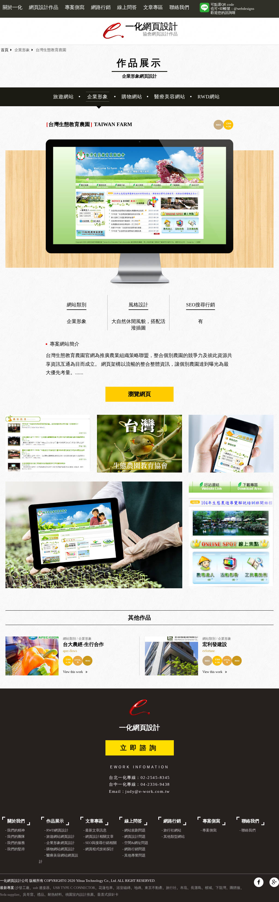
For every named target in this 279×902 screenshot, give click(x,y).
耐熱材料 (55, 895)
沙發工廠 (22, 888)
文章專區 (153, 7)
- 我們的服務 (15, 843)
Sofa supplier (9, 895)
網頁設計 (160, 26)
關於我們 (16, 821)
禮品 (40, 895)
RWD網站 (209, 96)
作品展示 (55, 821)
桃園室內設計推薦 (79, 895)
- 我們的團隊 (15, 837)
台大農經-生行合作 (83, 644)
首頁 (4, 50)
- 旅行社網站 (171, 830)
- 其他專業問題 (133, 855)
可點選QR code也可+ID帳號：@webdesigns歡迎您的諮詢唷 (232, 9)
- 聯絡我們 (247, 830)
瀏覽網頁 (139, 394)
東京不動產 (153, 888)
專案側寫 (74, 7)
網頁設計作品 (43, 7)
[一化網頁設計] (113, 37)
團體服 (235, 888)
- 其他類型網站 (173, 837)
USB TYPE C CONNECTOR (74, 888)
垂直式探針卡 (108, 895)
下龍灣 (221, 888)
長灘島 (196, 888)
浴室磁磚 (123, 888)
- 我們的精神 (15, 830)
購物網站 (132, 96)
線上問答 (127, 7)
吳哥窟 (28, 895)
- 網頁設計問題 (133, 837)
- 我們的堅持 (15, 849)
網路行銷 (101, 7)
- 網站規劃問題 (133, 830)
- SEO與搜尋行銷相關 (100, 843)
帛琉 (183, 888)
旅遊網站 (63, 96)
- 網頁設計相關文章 (98, 837)
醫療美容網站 (169, 96)
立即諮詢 (139, 747)
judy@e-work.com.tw (147, 791)
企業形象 (22, 50)
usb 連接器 (41, 888)
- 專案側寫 (209, 830)
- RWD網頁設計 (56, 830)
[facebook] (258, 882)
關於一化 (12, 7)
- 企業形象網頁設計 (59, 843)
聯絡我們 (179, 7)
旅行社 (171, 888)
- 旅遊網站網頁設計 (59, 837)
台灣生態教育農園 (51, 50)
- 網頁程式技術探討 (98, 849)
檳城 (208, 888)
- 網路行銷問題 (133, 849)
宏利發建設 (214, 644)
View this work (73, 672)
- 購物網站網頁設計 (59, 849)
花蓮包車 (106, 888)
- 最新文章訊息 (95, 830)
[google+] (274, 882)
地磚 (137, 888)
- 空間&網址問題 (135, 843)
